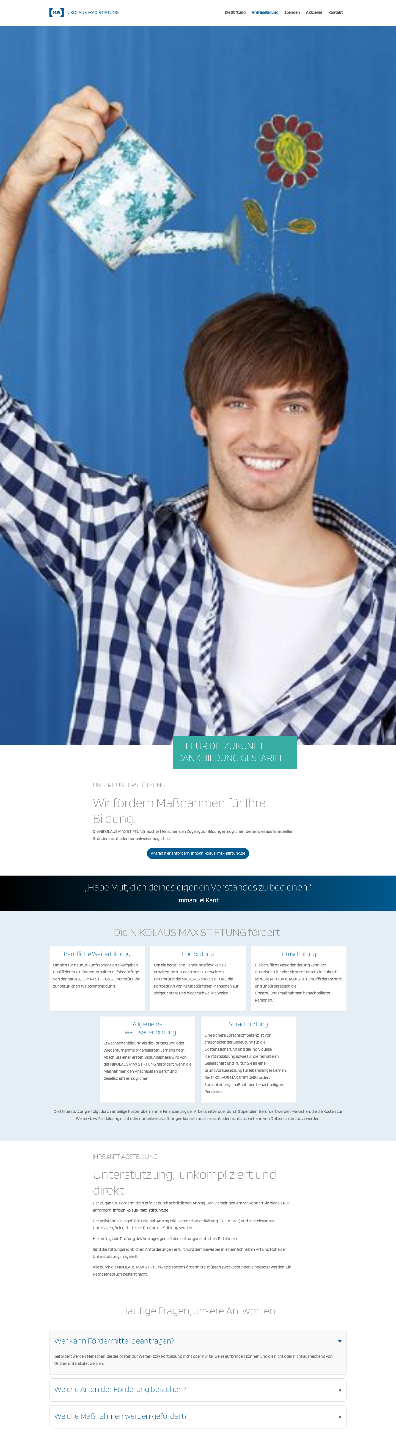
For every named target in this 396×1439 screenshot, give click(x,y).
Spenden (292, 12)
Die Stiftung (235, 12)
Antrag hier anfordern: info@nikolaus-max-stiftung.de (198, 853)
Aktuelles (314, 12)
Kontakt (335, 12)
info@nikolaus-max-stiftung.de (140, 1210)
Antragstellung (265, 12)
